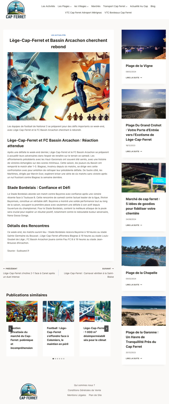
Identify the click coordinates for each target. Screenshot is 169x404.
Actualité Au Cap (139, 6)
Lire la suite (134, 78)
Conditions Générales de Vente (84, 390)
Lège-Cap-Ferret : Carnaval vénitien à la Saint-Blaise (89, 273)
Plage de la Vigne (139, 66)
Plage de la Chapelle (141, 273)
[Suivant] (106, 328)
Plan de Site (95, 395)
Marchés (95, 6)
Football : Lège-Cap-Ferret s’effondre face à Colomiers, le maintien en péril (58, 336)
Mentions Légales (76, 395)
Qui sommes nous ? (84, 385)
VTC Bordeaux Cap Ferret (118, 12)
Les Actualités (58, 35)
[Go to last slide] (10, 328)
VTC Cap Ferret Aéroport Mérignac (83, 12)
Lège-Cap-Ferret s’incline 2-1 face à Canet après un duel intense (29, 273)
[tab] (53, 358)
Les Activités (48, 6)
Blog (153, 6)
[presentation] (21, 311)
